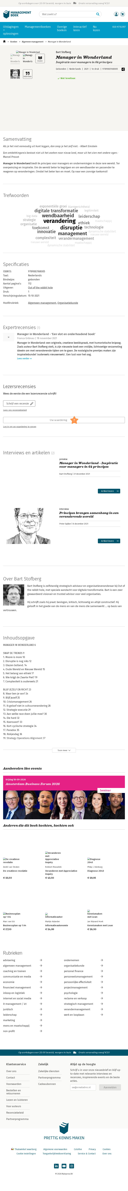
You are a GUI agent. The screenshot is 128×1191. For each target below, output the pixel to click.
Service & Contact (87, 1153)
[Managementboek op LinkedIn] (56, 1166)
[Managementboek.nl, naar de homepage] (17, 17)
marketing (9, 1020)
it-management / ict (15, 1003)
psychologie (71, 993)
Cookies (107, 1149)
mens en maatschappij (16, 1025)
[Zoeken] (98, 14)
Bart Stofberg (63, 52)
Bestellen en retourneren (13, 1092)
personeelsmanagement (78, 976)
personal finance (73, 971)
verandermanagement (77, 1009)
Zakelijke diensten (48, 1071)
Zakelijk (43, 1064)
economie (8, 982)
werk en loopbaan (74, 1014)
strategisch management (78, 1003)
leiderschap (10, 1014)
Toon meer (62, 750)
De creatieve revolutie (15, 870)
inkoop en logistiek (14, 993)
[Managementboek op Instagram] (71, 1166)
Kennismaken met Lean (100, 925)
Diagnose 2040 (95, 870)
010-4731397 (119, 26)
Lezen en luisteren (17, 1099)
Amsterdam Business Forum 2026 (33, 784)
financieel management (17, 987)
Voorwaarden (13, 1084)
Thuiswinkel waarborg (25, 1149)
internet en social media (17, 998)
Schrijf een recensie (17, 403)
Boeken (13, 42)
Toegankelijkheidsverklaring (57, 1153)
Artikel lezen (107, 491)
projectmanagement (76, 987)
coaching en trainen (14, 971)
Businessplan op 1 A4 (14, 925)
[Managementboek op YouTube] (64, 1166)
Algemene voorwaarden (55, 1149)
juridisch (8, 1009)
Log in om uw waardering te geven (19, 426)
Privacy (92, 1149)
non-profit (9, 1031)
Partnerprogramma (17, 1119)
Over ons (11, 1071)
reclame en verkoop (75, 998)
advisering (9, 960)
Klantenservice (16, 1064)
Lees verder (23, 358)
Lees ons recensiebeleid (15, 410)
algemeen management (17, 965)
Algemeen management (32, 42)
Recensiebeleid (15, 1112)
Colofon (78, 1149)
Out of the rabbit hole (40, 287)
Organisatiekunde (67, 302)
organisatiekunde (74, 965)
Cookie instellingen (26, 1153)
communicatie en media (17, 976)
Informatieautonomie (56, 925)
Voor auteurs (13, 1106)
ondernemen (71, 960)
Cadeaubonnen (47, 1084)
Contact (10, 1077)
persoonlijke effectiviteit (77, 982)
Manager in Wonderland (59, 42)
